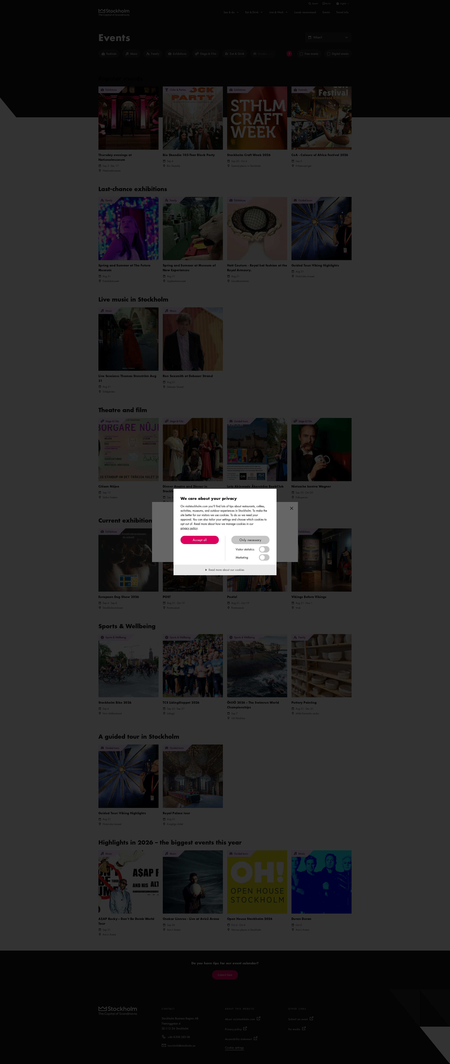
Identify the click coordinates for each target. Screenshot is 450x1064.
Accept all (200, 540)
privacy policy (189, 528)
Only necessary (250, 540)
